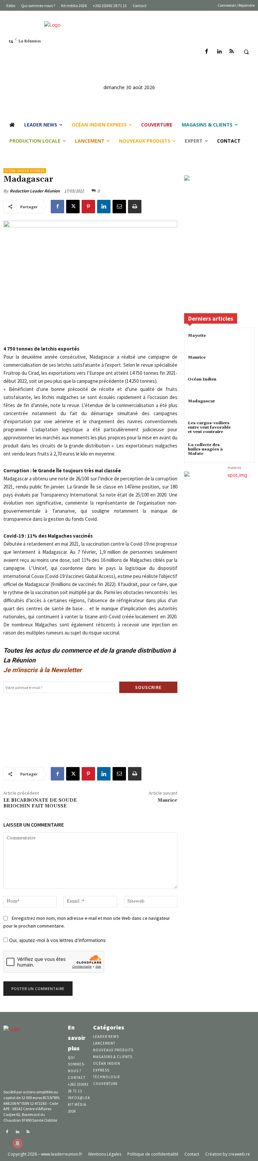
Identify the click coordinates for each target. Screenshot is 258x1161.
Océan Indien (202, 379)
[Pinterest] (88, 206)
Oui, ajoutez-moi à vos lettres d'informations (56, 940)
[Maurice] (242, 363)
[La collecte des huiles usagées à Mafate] (242, 451)
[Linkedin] (219, 51)
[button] (246, 51)
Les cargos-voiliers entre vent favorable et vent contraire (209, 427)
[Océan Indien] (242, 385)
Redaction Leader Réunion (35, 191)
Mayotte (197, 335)
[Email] (119, 206)
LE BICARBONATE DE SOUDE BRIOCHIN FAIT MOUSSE (40, 803)
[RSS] (231, 51)
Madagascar (201, 401)
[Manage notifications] (17, 1143)
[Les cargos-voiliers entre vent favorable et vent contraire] (242, 429)
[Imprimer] (134, 206)
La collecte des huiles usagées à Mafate (205, 449)
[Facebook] (206, 51)
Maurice (167, 800)
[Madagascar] (242, 407)
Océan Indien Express (25, 171)
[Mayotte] (242, 341)
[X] (73, 206)
